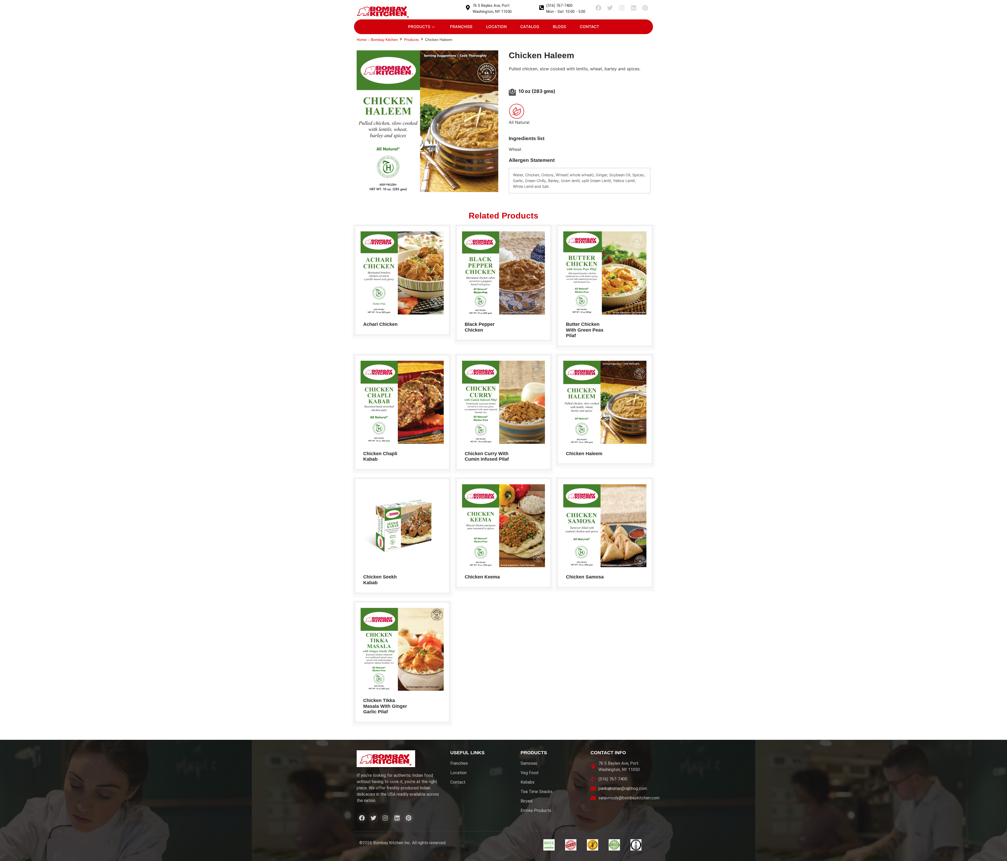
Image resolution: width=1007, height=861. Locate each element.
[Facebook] (598, 8)
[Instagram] (622, 8)
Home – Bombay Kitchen (377, 40)
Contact (589, 26)
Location (496, 26)
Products (419, 26)
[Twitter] (610, 8)
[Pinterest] (645, 8)
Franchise (461, 26)
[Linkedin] (633, 8)
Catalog (529, 26)
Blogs (559, 26)
